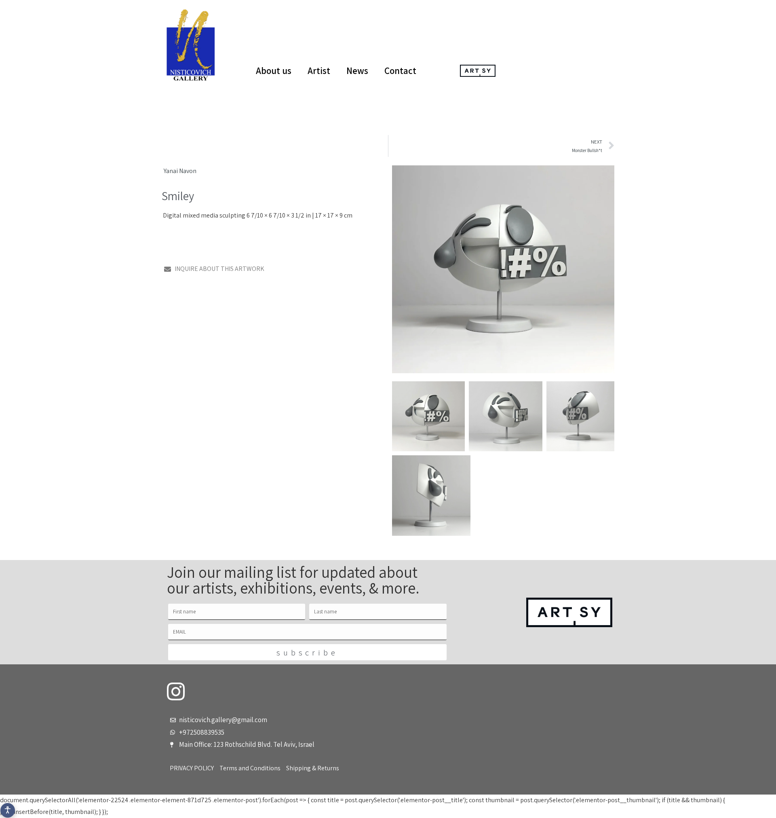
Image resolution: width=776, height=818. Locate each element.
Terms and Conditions (249, 768)
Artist (319, 71)
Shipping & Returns (312, 768)
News (357, 71)
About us (273, 71)
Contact (400, 71)
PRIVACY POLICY (192, 768)
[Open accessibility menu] (7, 810)
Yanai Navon (180, 171)
